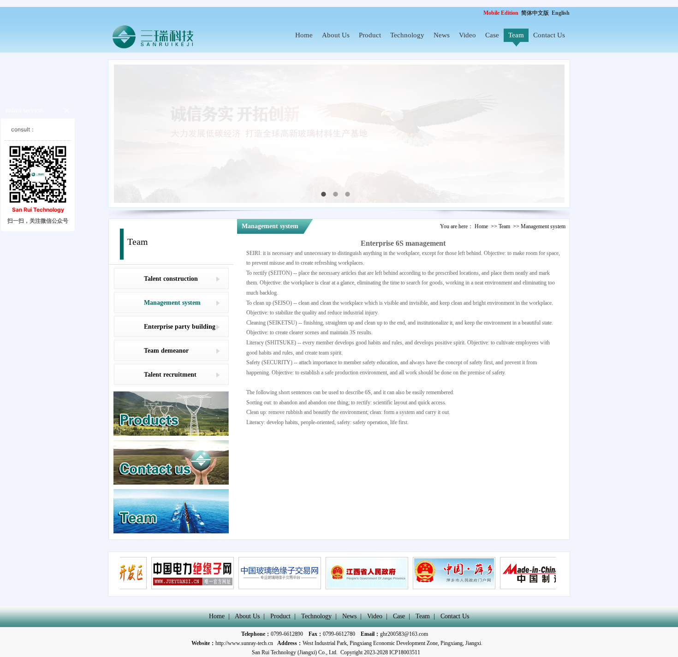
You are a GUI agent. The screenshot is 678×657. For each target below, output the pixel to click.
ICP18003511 (404, 652)
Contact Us (549, 35)
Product (370, 35)
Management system (172, 302)
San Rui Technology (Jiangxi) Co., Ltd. (295, 652)
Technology (407, 35)
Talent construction (171, 278)
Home (304, 35)
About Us (336, 35)
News (442, 35)
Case (492, 35)
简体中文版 (535, 13)
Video (467, 35)
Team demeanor (166, 350)
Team (516, 35)
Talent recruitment (170, 374)
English (561, 13)
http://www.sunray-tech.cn (244, 643)
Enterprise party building (179, 326)
